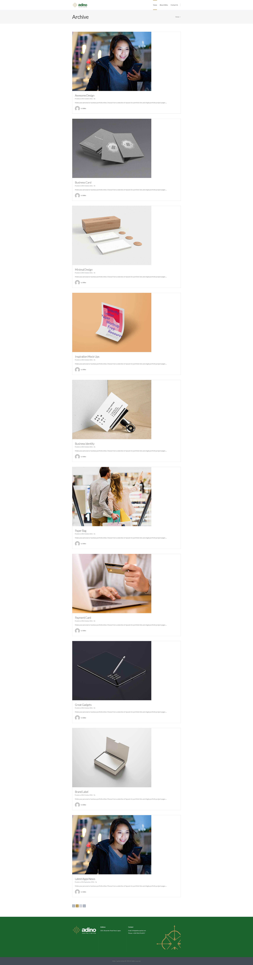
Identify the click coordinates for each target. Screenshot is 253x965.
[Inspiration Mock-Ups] (111, 322)
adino (84, 108)
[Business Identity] (111, 409)
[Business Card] (111, 148)
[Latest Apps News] (111, 844)
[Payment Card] (111, 583)
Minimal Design (84, 269)
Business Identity (84, 443)
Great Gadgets (83, 704)
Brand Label (81, 791)
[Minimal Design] (111, 235)
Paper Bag (80, 530)
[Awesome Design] (111, 61)
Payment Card (83, 617)
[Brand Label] (111, 757)
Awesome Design (84, 95)
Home (177, 17)
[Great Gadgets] (111, 670)
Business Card (83, 182)
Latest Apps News (85, 878)
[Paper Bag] (111, 496)
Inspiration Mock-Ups (87, 356)
